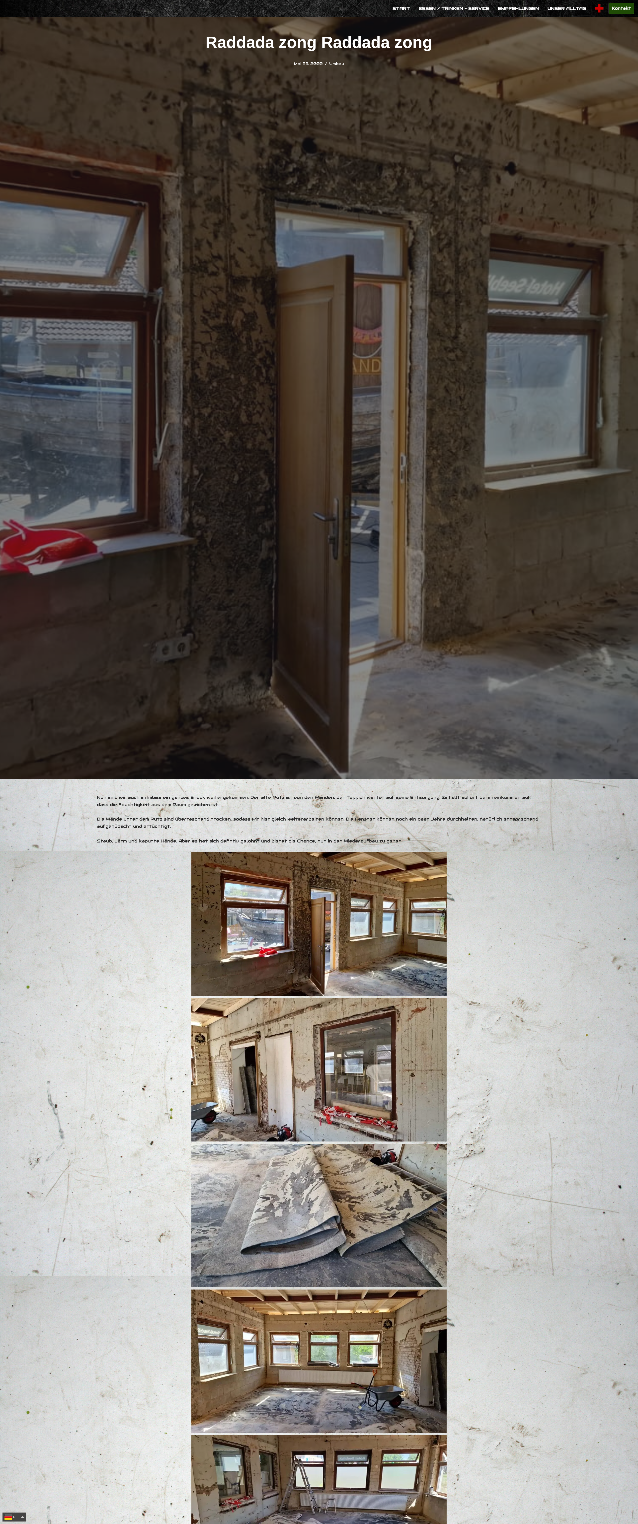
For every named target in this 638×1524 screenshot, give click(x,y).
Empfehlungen (518, 8)
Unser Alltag (567, 8)
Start (401, 8)
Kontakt (621, 8)
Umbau (336, 63)
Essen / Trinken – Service (454, 8)
